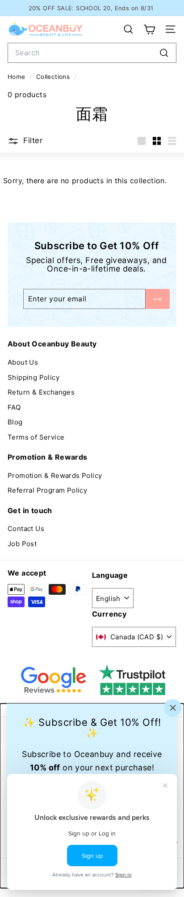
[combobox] (92, 53)
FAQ (14, 407)
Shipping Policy (33, 377)
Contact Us (26, 528)
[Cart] (149, 29)
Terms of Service (36, 437)
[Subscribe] (158, 299)
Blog (15, 422)
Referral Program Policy (47, 490)
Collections (54, 76)
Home (17, 76)
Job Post (22, 543)
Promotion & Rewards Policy (55, 475)
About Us (23, 362)
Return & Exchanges (41, 392)
